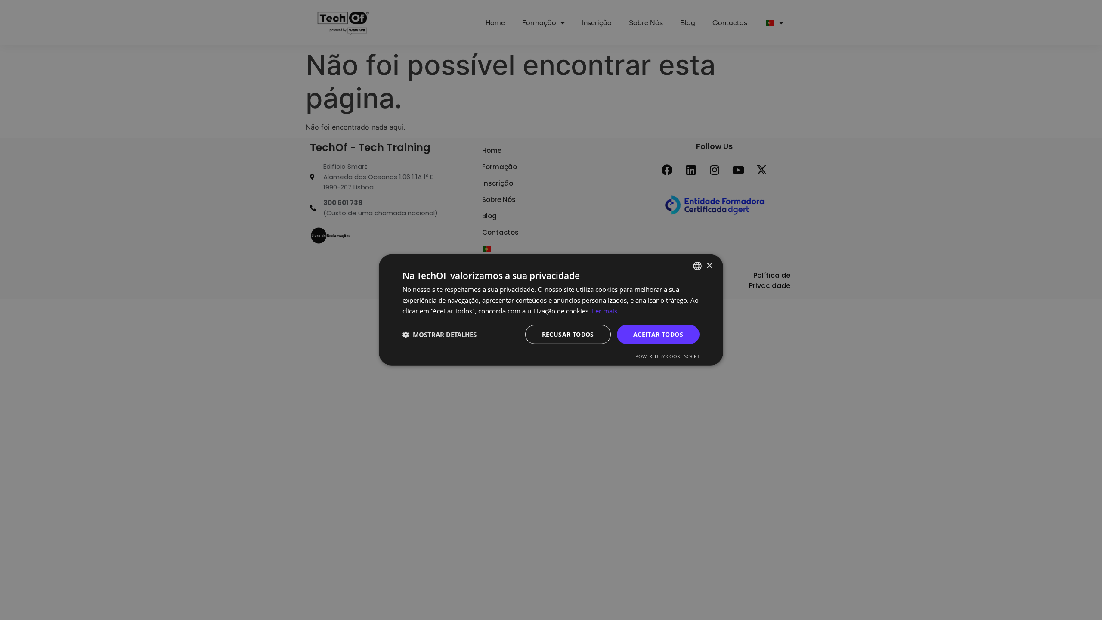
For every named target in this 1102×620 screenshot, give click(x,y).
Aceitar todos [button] (658, 334)
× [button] (709, 265)
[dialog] (551, 310)
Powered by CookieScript (667, 356)
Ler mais (604, 311)
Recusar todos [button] (568, 334)
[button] (439, 334)
